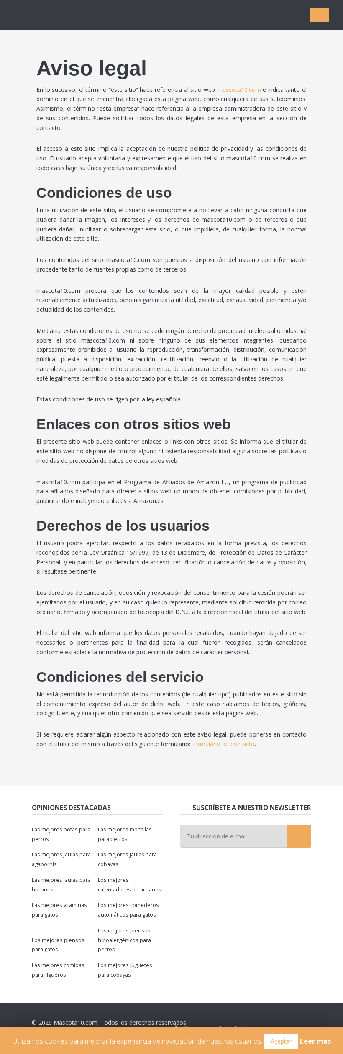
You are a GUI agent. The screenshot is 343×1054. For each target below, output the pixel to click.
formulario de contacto (223, 744)
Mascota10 (58, 15)
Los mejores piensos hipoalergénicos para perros (124, 940)
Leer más (315, 1041)
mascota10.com (239, 90)
